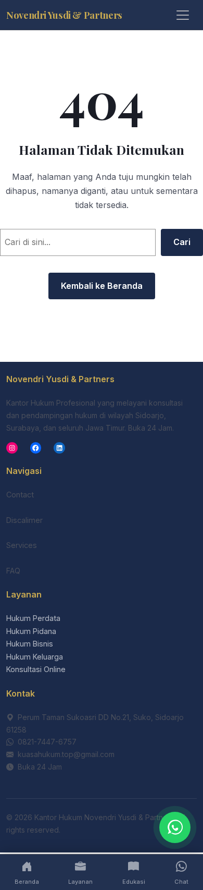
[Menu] (183, 15)
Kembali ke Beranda (102, 286)
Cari (182, 242)
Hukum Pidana (31, 631)
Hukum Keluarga (34, 656)
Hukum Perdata (33, 618)
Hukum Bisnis (29, 643)
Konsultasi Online (36, 669)
